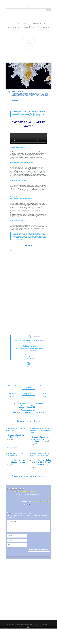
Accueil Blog (12, 385)
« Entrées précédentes (12, 447)
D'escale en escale (12, 395)
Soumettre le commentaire (38, 550)
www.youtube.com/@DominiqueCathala (28, 412)
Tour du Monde (28, 386)
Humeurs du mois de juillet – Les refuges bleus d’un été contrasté (40, 462)
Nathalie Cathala (20, 91)
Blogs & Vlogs (28, 394)
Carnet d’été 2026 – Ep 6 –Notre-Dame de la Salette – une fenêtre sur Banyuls (40, 439)
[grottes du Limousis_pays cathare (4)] (28, 251)
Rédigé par (14, 91)
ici (30, 337)
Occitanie (41, 340)
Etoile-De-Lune (44, 624)
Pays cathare (36, 336)
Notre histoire (44, 385)
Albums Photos (44, 395)
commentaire (33, 350)
